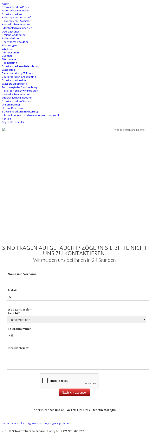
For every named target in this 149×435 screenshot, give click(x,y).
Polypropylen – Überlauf (16, 17)
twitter (6, 423)
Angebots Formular (13, 122)
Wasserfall (8, 69)
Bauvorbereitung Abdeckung (19, 76)
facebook (17, 423)
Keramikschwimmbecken (16, 24)
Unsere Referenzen (13, 108)
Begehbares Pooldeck (15, 42)
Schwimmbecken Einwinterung (20, 111)
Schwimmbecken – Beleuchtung (20, 66)
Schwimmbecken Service (16, 101)
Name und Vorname (22, 274)
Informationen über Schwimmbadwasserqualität (30, 115)
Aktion (5, 3)
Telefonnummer (19, 329)
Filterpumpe (9, 59)
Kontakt (6, 118)
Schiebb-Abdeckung (13, 35)
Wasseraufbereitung (14, 83)
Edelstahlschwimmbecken (17, 28)
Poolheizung (9, 62)
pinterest (64, 423)
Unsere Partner (11, 104)
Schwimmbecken (12, 14)
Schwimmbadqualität (14, 80)
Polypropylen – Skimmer (16, 21)
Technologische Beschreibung (19, 87)
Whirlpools (8, 49)
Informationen (10, 52)
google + (53, 423)
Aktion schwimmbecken (15, 10)
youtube (41, 423)
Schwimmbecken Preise (16, 7)
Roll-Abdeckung (11, 38)
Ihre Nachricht (18, 348)
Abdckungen (9, 45)
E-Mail (12, 290)
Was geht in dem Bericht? (20, 311)
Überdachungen (11, 31)
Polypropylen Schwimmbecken (20, 90)
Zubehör (7, 55)
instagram (29, 423)
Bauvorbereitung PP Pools (17, 73)
